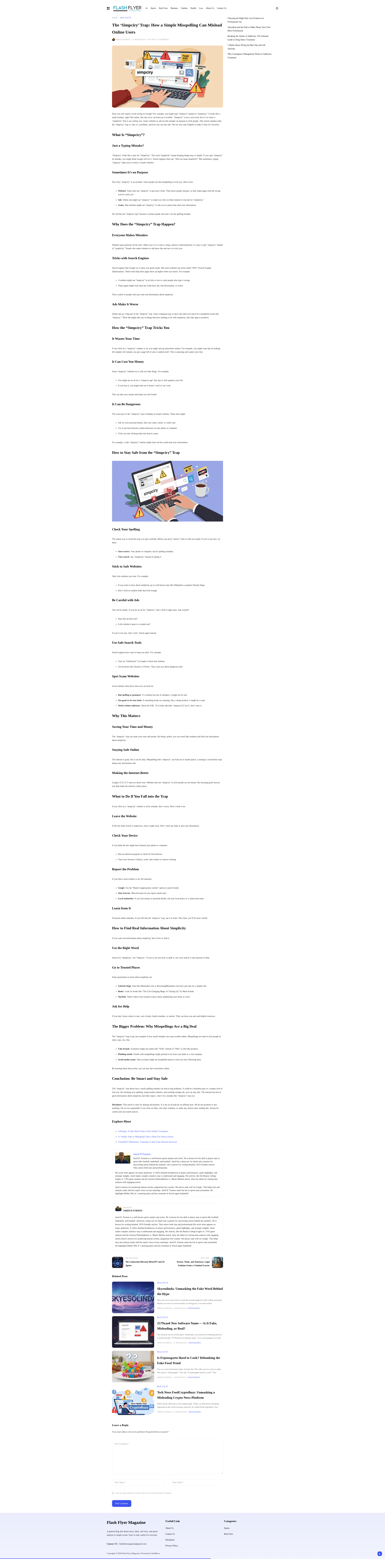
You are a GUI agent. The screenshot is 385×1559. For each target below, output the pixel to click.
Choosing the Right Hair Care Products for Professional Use (246, 20)
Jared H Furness (123, 39)
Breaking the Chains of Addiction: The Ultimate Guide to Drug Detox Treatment (248, 38)
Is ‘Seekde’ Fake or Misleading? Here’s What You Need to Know (145, 1137)
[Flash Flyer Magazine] (126, 8)
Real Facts (125, 18)
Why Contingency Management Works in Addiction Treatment (249, 56)
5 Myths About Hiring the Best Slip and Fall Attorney (246, 47)
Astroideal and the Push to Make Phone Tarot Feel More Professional (249, 29)
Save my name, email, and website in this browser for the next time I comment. (144, 1493)
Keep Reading (194, 1308)
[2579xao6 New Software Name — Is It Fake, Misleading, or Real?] (133, 1332)
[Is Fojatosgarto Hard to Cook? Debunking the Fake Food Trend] (133, 1366)
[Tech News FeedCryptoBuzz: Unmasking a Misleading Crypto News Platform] (133, 1401)
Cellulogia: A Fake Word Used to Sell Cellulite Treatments (143, 1131)
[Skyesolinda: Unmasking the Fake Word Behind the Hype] (133, 1297)
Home (114, 18)
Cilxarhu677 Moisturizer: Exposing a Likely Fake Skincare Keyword (147, 1142)
